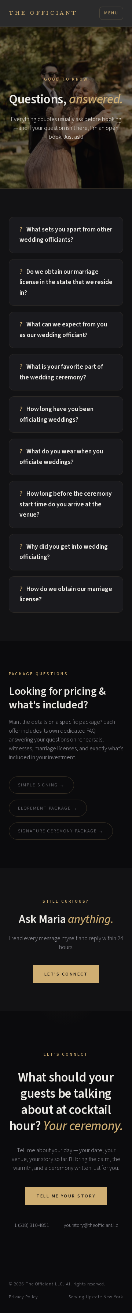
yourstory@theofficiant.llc (91, 1225)
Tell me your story (66, 1196)
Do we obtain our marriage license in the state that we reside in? (66, 282)
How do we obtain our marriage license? (65, 594)
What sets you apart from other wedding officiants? (65, 235)
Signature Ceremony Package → (61, 831)
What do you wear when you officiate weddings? (61, 457)
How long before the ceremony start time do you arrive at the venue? (65, 504)
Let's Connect (66, 974)
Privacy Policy (23, 1296)
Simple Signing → (41, 785)
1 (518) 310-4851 (31, 1225)
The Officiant (43, 13)
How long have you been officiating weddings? (56, 414)
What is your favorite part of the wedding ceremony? (61, 372)
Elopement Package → (48, 808)
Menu (111, 13)
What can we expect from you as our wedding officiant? (63, 330)
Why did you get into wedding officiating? (63, 552)
